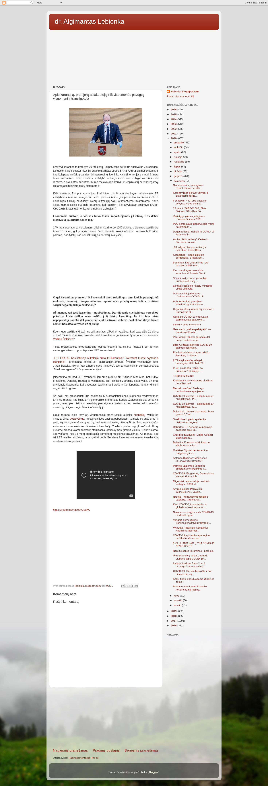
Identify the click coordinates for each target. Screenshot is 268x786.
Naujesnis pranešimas (70, 750)
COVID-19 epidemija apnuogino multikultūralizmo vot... (191, 537)
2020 (174, 138)
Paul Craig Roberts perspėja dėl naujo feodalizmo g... (191, 338)
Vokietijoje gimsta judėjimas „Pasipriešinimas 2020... (189, 217)
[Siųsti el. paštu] (123, 586)
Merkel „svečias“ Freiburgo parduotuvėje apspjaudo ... (190, 390)
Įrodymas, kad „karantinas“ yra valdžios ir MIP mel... (190, 264)
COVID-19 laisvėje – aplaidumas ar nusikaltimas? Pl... (193, 397)
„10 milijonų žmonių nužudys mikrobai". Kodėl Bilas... (189, 248)
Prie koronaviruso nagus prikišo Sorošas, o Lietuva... (191, 354)
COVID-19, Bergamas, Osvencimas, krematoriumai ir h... (194, 475)
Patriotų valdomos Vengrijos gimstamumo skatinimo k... (190, 467)
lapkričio (179, 147)
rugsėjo (178, 157)
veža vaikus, (77, 418)
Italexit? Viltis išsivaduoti (187, 324)
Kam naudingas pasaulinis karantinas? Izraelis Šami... (190, 272)
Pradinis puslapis (106, 750)
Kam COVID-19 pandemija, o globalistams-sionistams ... (190, 506)
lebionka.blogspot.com (184, 91)
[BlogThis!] (126, 586)
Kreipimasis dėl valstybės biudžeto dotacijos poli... (193, 382)
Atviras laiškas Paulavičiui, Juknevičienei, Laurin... (188, 490)
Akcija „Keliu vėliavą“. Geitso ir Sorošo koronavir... (190, 241)
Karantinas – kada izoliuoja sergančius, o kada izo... (188, 256)
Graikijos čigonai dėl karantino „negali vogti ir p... (190, 452)
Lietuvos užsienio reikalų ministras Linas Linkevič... (192, 287)
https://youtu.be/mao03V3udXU (71, 509)
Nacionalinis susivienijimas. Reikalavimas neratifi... (188, 186)
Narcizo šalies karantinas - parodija (193, 551)
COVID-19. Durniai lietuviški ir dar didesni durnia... (192, 572)
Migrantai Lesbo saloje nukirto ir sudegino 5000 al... (191, 483)
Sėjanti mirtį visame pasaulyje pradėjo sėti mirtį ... (190, 279)
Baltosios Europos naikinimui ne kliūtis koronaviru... (191, 444)
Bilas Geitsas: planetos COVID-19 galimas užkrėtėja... (192, 346)
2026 (174, 109)
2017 (174, 620)
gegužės (179, 176)
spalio (177, 152)
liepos (177, 166)
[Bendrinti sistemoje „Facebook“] (133, 586)
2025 (174, 114)
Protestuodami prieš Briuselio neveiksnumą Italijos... (190, 588)
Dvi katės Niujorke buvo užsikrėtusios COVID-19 (188, 295)
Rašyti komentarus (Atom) (84, 757)
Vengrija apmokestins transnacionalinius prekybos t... (192, 521)
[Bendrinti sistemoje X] (129, 586)
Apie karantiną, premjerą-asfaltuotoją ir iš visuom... (189, 303)
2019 (174, 611)
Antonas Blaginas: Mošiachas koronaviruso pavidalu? (190, 459)
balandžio (180, 181)
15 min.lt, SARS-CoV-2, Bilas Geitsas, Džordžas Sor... (189, 210)
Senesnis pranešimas (142, 750)
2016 (174, 625)
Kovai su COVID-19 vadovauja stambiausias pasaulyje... (190, 318)
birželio (178, 171)
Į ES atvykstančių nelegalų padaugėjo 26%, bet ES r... (190, 362)
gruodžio (179, 142)
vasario (178, 600)
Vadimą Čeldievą (63, 339)
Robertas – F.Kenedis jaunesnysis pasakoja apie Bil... (192, 428)
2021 (174, 133)
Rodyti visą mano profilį (180, 96)
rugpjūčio (179, 161)
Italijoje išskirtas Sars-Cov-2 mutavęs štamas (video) (189, 565)
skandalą (139, 414)
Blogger (153, 772)
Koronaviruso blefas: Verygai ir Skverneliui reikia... (190, 194)
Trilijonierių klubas (183, 375)
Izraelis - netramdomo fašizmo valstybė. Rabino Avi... (190, 498)
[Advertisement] (134, 56)
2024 (174, 119)
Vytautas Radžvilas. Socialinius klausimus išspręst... (190, 529)
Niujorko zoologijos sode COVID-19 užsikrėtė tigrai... (193, 514)
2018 (174, 616)
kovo (177, 595)
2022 (174, 129)
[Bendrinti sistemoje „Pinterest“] (136, 586)
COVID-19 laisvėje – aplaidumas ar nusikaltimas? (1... (193, 405)
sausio (178, 605)
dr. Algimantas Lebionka (89, 21)
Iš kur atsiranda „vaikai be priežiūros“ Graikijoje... (188, 369)
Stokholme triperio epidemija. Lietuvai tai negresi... (190, 421)
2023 (174, 124)
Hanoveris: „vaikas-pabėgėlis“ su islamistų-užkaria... (192, 331)
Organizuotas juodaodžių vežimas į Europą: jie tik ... (193, 310)
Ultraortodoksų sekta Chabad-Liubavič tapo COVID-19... (190, 557)
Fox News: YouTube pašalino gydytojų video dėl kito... (190, 202)
